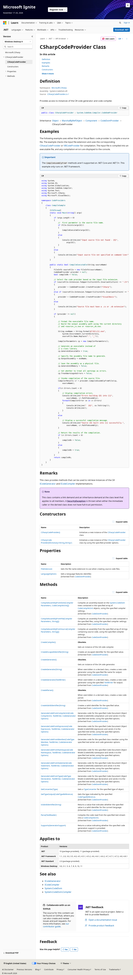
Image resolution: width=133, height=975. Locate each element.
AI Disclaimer (8, 969)
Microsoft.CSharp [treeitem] (12, 52)
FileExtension (46, 569)
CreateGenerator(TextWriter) (53, 680)
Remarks (45, 66)
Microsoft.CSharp (59, 88)
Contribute (49, 969)
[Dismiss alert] (128, 5)
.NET (50, 38)
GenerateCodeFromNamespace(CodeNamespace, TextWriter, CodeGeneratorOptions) (58, 752)
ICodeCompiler (68, 483)
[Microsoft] (4, 22)
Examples (46, 62)
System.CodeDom (117, 603)
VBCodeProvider (72, 145)
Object (55, 120)
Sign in (127, 22)
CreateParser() (47, 690)
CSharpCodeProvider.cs (57, 94)
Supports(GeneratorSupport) (53, 825)
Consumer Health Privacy (78, 969)
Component (91, 120)
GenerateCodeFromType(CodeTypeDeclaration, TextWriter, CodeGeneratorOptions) (58, 779)
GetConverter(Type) (49, 789)
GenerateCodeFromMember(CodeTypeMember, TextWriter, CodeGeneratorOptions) (57, 742)
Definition (46, 59)
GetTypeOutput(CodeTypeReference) (57, 794)
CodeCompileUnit (85, 608)
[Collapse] (32, 36)
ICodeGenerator (48, 483)
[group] (84, 323)
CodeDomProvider (110, 120)
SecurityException (76, 501)
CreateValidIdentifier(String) (53, 705)
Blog (37, 969)
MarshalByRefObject (72, 120)
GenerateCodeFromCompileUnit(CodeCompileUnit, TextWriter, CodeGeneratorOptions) (58, 716)
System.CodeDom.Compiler (58, 892)
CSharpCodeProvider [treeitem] (16, 62)
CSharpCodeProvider (50, 145)
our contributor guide (56, 925)
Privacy (60, 969)
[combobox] (17, 42)
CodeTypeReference (86, 797)
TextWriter (108, 682)
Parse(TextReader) (48, 815)
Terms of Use (100, 969)
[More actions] (126, 39)
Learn (42, 38)
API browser (60, 38)
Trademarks (114, 969)
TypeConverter (90, 789)
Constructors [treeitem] (12, 66)
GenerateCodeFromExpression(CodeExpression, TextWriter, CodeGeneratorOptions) (57, 729)
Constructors (47, 69)
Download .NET (121, 30)
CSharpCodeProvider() (50, 532)
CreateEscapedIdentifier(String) (54, 652)
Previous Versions (24, 969)
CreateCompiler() (48, 642)
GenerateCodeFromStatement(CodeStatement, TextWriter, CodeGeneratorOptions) (57, 766)
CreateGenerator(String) (51, 669)
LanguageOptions (48, 574)
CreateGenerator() (48, 659)
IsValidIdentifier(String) (51, 804)
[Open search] (120, 22)
